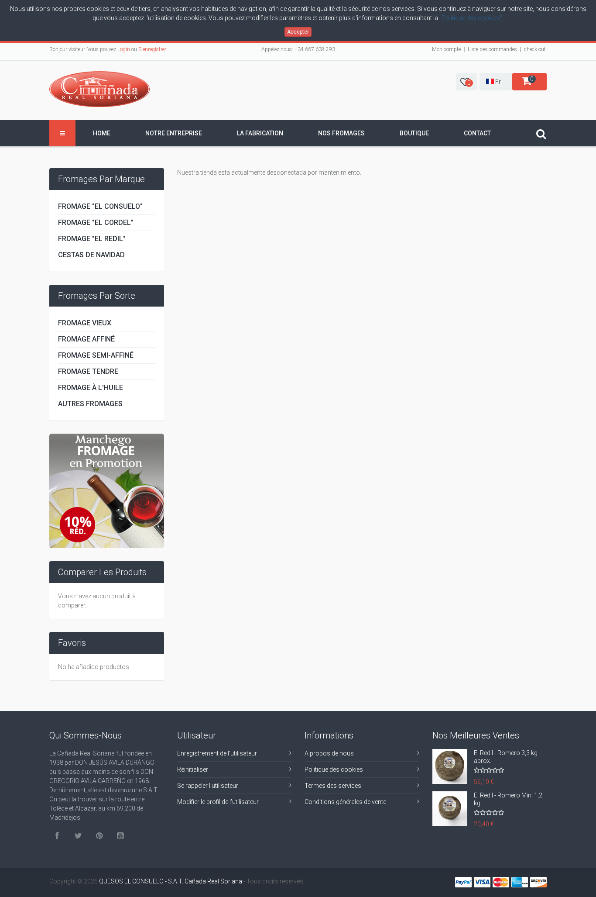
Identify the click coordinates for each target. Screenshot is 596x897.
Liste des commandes (492, 49)
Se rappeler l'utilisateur (207, 785)
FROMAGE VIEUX (84, 323)
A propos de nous (329, 753)
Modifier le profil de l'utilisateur (218, 801)
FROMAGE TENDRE (88, 371)
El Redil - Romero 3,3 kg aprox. (506, 756)
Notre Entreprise (173, 133)
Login (123, 49)
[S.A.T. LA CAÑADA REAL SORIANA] (99, 89)
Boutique (414, 133)
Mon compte (446, 49)
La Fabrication (260, 133)
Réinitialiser (192, 769)
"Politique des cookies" (470, 17)
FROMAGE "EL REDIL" (92, 239)
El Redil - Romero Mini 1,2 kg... (508, 799)
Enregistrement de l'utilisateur (217, 753)
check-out (535, 49)
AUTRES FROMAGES (90, 404)
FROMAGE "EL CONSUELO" (100, 206)
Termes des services (333, 785)
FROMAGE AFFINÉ (86, 339)
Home (101, 133)
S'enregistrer (152, 49)
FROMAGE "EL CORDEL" (96, 222)
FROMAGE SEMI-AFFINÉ (96, 355)
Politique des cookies (334, 769)
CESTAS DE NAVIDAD (91, 255)
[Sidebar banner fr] (106, 490)
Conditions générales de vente (345, 801)
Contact (477, 133)
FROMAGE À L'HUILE (90, 387)
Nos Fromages (341, 133)
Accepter (298, 32)
